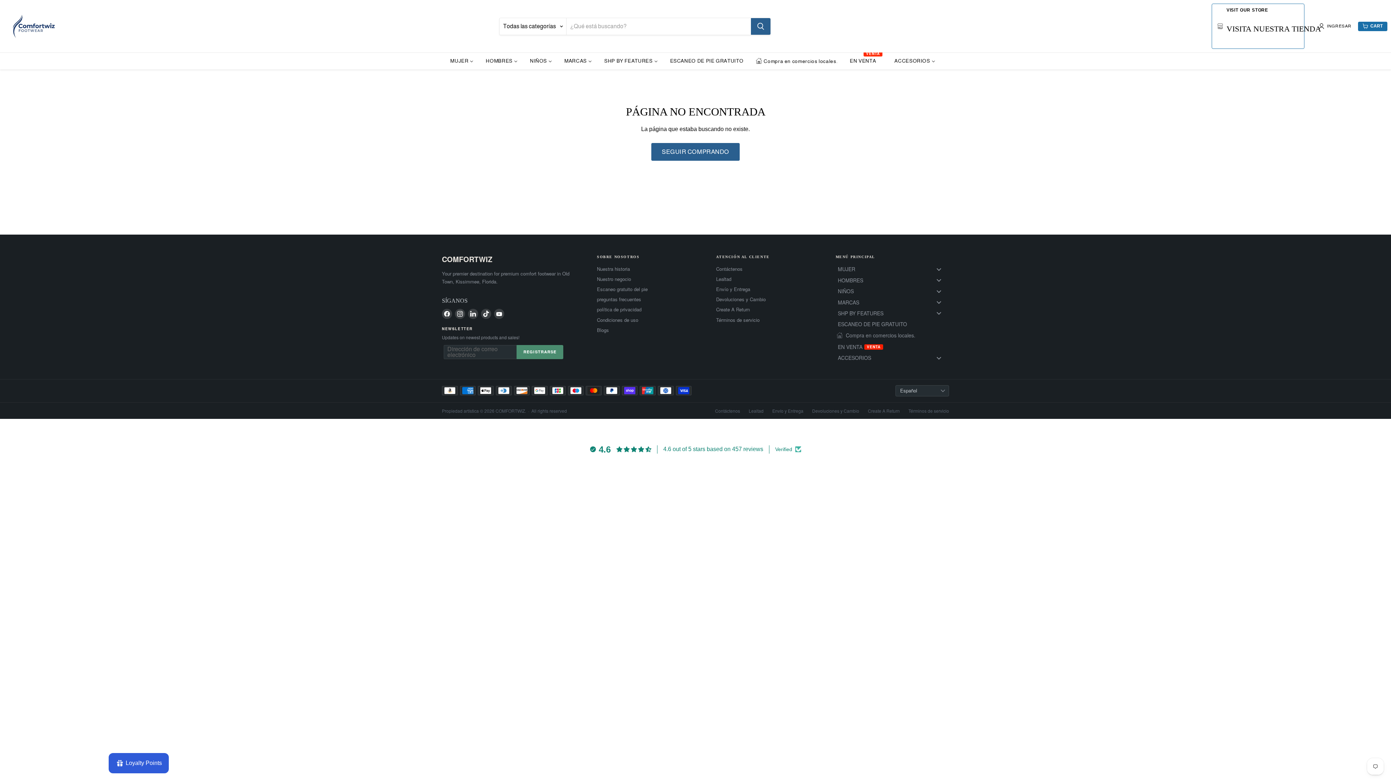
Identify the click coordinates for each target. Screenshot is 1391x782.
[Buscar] (760, 26)
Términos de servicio (738, 320)
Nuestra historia (613, 269)
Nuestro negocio (614, 279)
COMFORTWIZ (467, 259)
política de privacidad (619, 309)
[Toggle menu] (939, 269)
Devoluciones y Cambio (741, 299)
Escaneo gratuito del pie (622, 289)
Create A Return (733, 309)
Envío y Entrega (733, 289)
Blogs (603, 330)
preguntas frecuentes (619, 299)
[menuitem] (462, 60)
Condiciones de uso (617, 320)
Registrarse (539, 351)
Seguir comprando (695, 151)
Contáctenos (729, 269)
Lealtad (723, 279)
